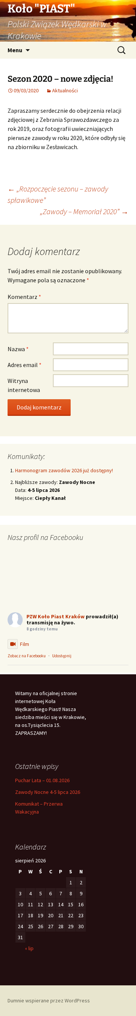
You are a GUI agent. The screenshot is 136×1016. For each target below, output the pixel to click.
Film (24, 644)
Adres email (25, 365)
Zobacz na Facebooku (27, 655)
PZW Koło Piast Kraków (55, 616)
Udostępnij (61, 655)
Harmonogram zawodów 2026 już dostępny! (64, 470)
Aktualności (65, 90)
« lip (29, 948)
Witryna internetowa (24, 385)
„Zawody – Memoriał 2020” (84, 211)
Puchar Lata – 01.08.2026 (42, 780)
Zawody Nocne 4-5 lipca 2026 (47, 792)
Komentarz (24, 296)
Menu (15, 50)
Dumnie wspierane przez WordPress (49, 1000)
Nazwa (18, 349)
